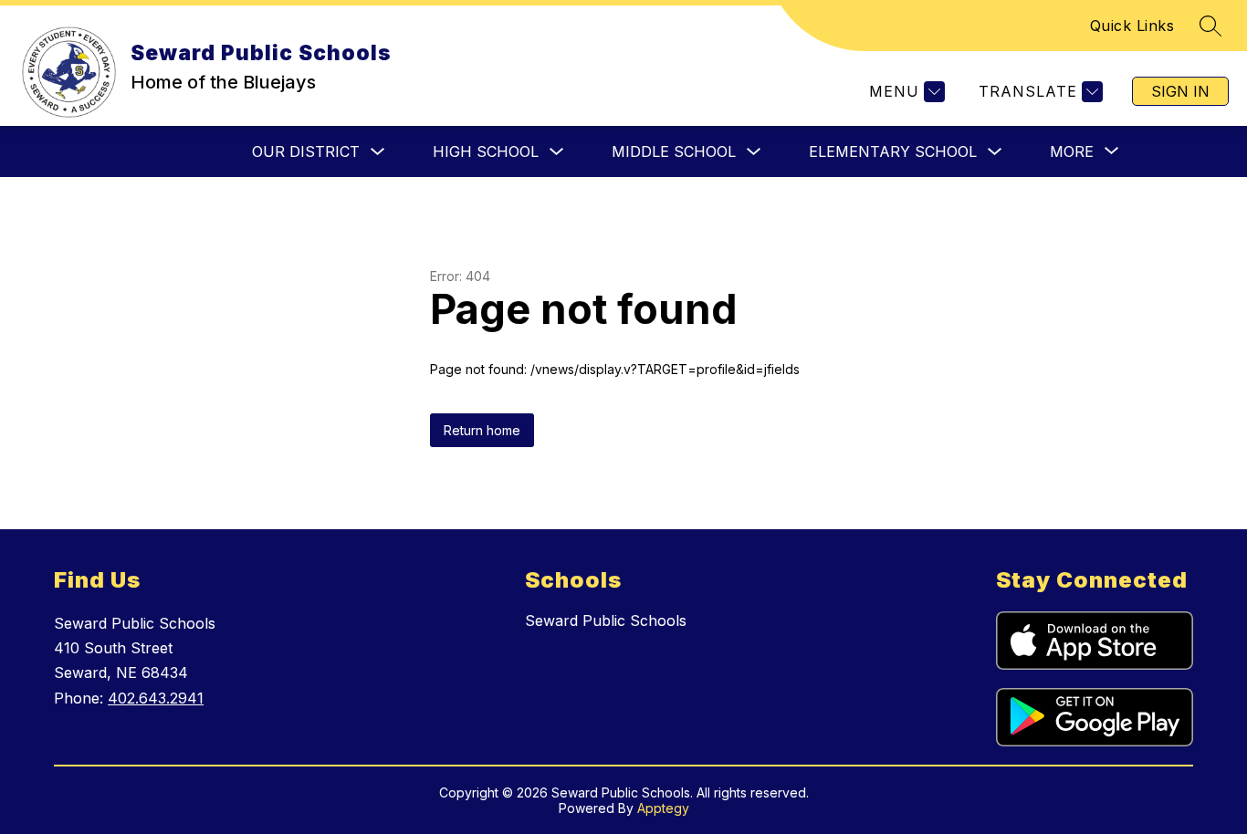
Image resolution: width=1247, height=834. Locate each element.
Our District (306, 151)
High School (486, 151)
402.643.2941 (156, 698)
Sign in (1180, 91)
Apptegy (663, 808)
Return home (482, 430)
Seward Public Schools (605, 620)
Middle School (674, 151)
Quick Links (1132, 25)
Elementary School (893, 151)
